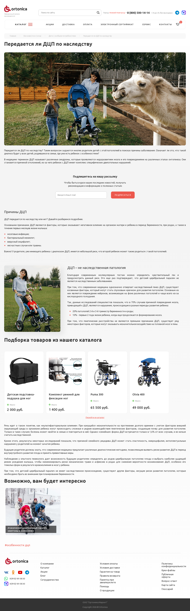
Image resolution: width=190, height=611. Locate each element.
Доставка (68, 24)
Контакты (165, 24)
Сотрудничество (49, 579)
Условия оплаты (109, 563)
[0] (178, 24)
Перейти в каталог (95, 417)
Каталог (44, 567)
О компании (47, 563)
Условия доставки (110, 567)
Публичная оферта (167, 575)
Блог (43, 575)
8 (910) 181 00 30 (17, 578)
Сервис (146, 24)
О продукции (107, 590)
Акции (50, 24)
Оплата (87, 24)
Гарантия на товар (110, 571)
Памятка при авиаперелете (108, 581)
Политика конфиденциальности (172, 565)
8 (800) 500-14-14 (138, 12)
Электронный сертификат (117, 24)
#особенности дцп (17, 545)
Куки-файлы (168, 570)
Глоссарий (167, 589)
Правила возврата (110, 575)
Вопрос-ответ (169, 581)
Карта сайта (168, 585)
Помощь (104, 586)
